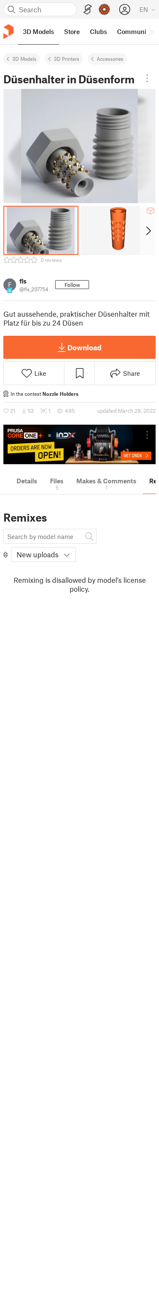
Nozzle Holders (60, 394)
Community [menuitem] (134, 31)
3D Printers (66, 59)
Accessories (110, 59)
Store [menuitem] (72, 31)
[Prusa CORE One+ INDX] (79, 444)
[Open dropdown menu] (147, 78)
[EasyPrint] (87, 9)
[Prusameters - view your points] (104, 9)
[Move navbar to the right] (150, 31)
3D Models (24, 59)
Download (84, 347)
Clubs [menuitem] (98, 31)
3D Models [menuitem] (38, 31)
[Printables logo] (8, 31)
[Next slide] (148, 230)
